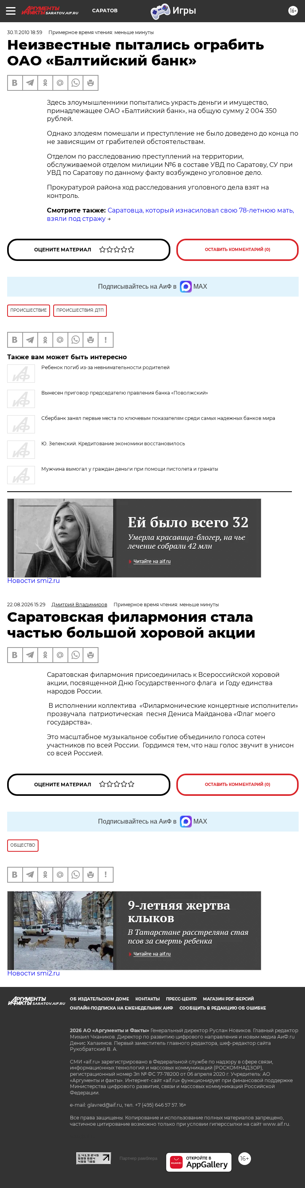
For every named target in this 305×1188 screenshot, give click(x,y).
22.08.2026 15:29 (26, 604)
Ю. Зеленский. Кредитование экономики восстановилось (113, 443)
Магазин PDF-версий (228, 999)
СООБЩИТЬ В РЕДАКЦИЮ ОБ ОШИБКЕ (223, 1008)
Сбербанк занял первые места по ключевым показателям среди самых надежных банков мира (158, 418)
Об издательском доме (99, 999)
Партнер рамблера (138, 1158)
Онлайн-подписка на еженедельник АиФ (121, 1008)
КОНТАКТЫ (147, 999)
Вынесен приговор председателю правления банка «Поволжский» (124, 393)
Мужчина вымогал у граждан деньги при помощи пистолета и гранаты (129, 469)
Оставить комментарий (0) (237, 249)
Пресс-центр (181, 999)
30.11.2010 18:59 (24, 32)
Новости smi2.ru (33, 580)
